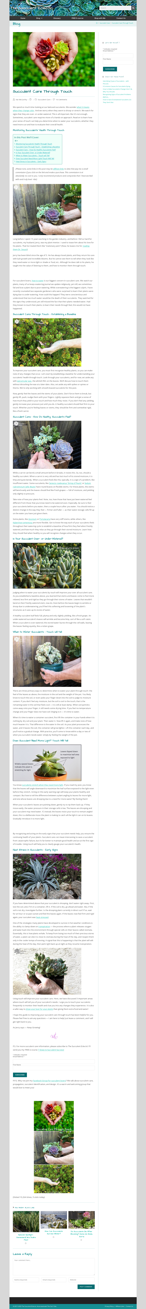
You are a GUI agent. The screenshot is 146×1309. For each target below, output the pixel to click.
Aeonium (32, 519)
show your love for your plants (39, 1009)
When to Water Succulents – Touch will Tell (33, 155)
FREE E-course (77, 18)
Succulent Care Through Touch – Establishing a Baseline (38, 147)
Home (23, 18)
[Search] (133, 8)
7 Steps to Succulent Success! (51, 1049)
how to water (38, 280)
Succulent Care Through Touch (122, 23)
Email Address (18, 1056)
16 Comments (61, 99)
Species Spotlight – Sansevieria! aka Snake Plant (26, 1237)
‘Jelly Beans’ (30, 486)
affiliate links (58, 168)
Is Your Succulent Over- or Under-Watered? (33, 152)
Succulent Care (44, 99)
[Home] (97, 23)
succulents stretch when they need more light (42, 785)
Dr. (19, 249)
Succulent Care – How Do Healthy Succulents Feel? (36, 150)
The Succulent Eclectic (32, 8)
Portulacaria (44, 519)
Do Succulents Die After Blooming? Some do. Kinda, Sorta (82, 1234)
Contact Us (120, 18)
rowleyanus (62, 483)
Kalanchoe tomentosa (23, 522)
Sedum (88, 483)
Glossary (57, 18)
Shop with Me (99, 18)
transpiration (44, 926)
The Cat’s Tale (51, 1306)
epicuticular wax (24, 381)
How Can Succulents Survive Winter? (54, 1232)
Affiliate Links (120, 1306)
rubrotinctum (19, 486)
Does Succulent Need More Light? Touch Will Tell (35, 158)
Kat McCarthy (21, 99)
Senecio (53, 483)
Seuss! (24, 249)
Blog (38, 18)
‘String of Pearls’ (74, 483)
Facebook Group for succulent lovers (49, 1080)
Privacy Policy (109, 1306)
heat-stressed (42, 917)
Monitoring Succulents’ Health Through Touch (34, 144)
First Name (17, 1065)
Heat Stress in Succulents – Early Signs (31, 161)
